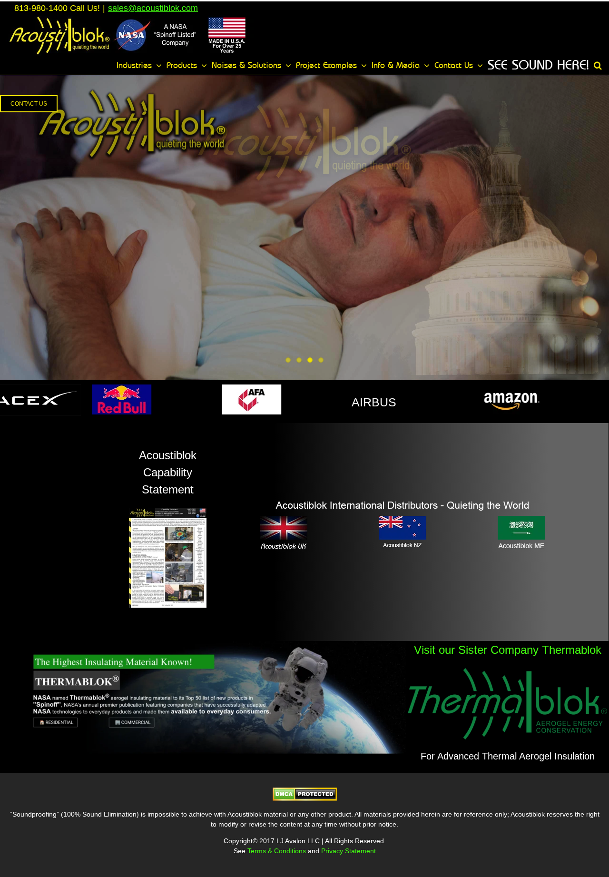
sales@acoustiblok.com (153, 8)
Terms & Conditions (277, 851)
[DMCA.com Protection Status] (305, 793)
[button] (598, 65)
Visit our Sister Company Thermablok (507, 649)
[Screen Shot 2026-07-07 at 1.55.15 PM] (203, 645)
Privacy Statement (348, 851)
